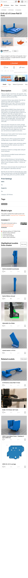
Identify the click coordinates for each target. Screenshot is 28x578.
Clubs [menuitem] (16, 5)
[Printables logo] (1, 5)
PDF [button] (25, 90)
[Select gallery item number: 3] (14, 347)
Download (15, 63)
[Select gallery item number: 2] (13, 347)
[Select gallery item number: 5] (16, 320)
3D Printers (11, 9)
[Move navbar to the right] (26, 5)
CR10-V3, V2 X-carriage (9, 464)
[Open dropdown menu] (26, 13)
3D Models (4, 9)
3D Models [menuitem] (6, 5)
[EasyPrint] (16, 1)
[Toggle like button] (3, 271)
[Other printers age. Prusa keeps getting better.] (14, 78)
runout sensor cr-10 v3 (8, 350)
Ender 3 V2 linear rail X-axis (10, 409)
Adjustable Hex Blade (8, 323)
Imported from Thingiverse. (17, 215)
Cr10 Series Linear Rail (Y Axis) (11, 382)
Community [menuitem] (23, 5)
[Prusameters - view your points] (19, 2)
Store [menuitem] (12, 5)
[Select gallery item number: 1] (11, 320)
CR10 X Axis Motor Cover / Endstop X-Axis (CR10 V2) (13, 437)
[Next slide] (26, 42)
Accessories (18, 9)
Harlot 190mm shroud (8, 296)
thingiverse (4, 204)
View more (23, 244)
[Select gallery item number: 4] (15, 320)
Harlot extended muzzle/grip (10, 269)
